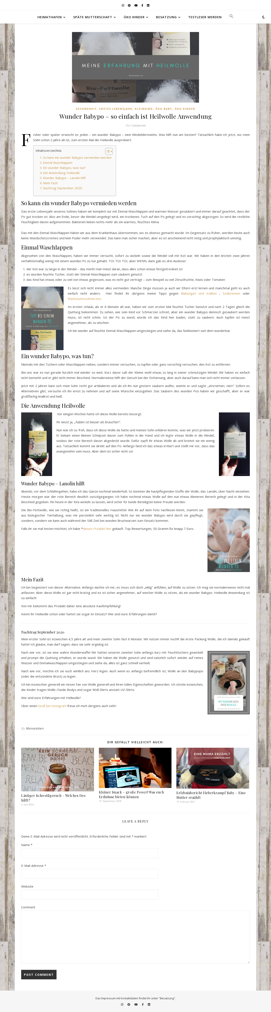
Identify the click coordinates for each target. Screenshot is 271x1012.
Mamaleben (35, 728)
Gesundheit (86, 109)
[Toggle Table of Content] (107, 151)
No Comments (135, 125)
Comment (28, 907)
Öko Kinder (134, 17)
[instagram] (123, 5)
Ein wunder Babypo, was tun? (64, 168)
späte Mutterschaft (92, 17)
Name (26, 845)
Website (27, 886)
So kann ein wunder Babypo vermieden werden (77, 157)
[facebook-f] (142, 5)
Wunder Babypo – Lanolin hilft (64, 178)
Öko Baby (163, 109)
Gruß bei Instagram (52, 706)
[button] (230, 17)
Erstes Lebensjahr (115, 109)
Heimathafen (49, 17)
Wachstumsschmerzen (84, 299)
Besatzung (166, 17)
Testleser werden (205, 17)
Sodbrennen (231, 293)
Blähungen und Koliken (199, 293)
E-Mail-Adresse (33, 865)
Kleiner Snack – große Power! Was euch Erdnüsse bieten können (131, 794)
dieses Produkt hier (97, 528)
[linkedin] (148, 5)
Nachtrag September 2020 (62, 188)
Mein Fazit (50, 183)
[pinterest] (129, 5)
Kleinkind (144, 109)
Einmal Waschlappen (57, 162)
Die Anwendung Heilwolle (61, 173)
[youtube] (136, 5)
